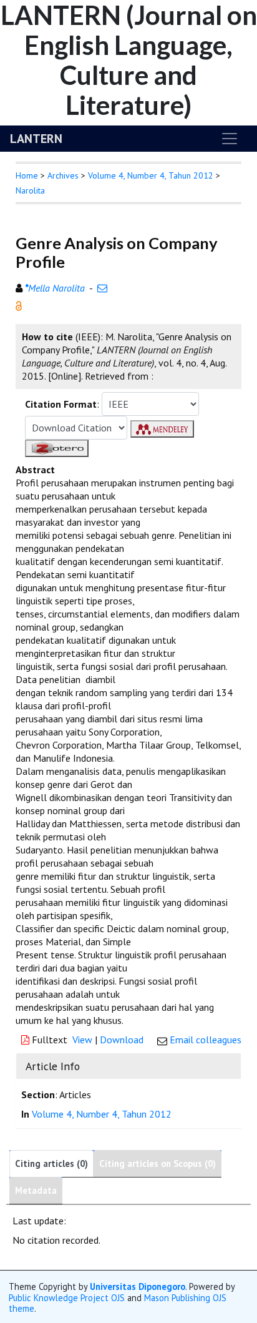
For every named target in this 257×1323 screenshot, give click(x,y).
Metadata (36, 1190)
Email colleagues (205, 1039)
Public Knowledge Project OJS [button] (67, 1298)
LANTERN (36, 138)
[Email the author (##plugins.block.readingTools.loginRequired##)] (102, 288)
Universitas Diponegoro (137, 1286)
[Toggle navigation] (229, 138)
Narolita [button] (30, 190)
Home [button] (27, 175)
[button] (19, 304)
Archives (63, 175)
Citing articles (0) (51, 1163)
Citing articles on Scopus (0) (157, 1163)
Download (121, 1039)
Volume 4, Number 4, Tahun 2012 (150, 175)
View (82, 1039)
